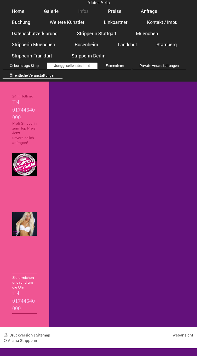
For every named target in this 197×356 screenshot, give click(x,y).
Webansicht (182, 335)
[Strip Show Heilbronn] (24, 242)
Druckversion (21, 335)
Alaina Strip (98, 2)
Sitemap (43, 335)
